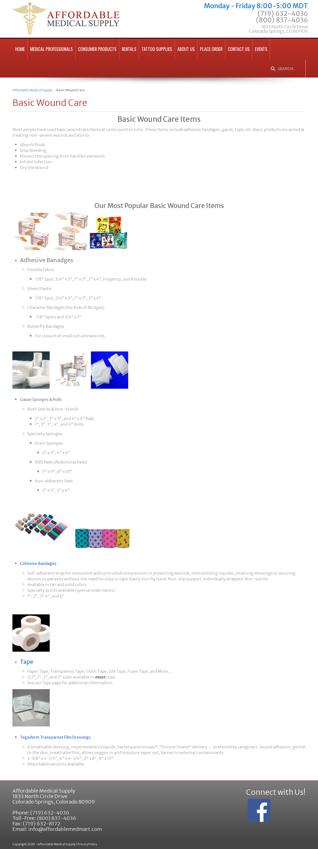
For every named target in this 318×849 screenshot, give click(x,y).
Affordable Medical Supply (32, 90)
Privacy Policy (87, 844)
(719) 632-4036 (282, 13)
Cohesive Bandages (38, 563)
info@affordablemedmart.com (65, 829)
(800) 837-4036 (278, 25)
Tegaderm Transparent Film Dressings (55, 737)
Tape (26, 661)
